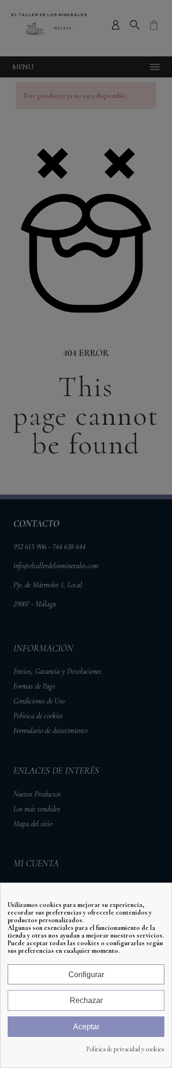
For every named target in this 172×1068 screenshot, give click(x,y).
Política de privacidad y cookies (125, 1049)
